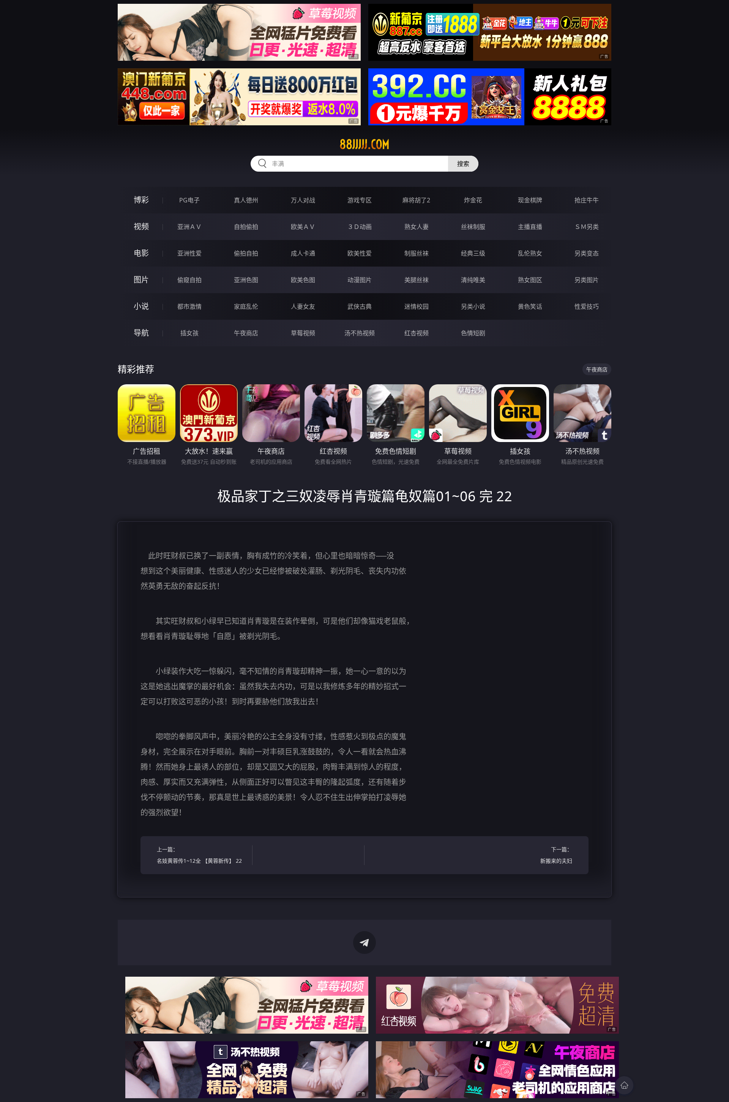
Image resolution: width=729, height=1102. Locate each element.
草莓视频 (303, 333)
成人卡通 (303, 253)
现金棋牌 (530, 200)
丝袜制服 (473, 227)
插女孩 (189, 333)
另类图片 (586, 280)
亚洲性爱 (189, 253)
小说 (141, 306)
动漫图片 (359, 280)
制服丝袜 (416, 253)
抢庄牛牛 (586, 200)
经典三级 (473, 253)
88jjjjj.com (364, 144)
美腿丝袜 (416, 280)
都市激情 (189, 306)
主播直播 (530, 227)
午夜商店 (246, 333)
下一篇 (556, 855)
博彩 (141, 200)
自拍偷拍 (246, 227)
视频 (141, 226)
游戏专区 (359, 200)
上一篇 (199, 855)
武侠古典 (359, 306)
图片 (141, 280)
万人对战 (303, 200)
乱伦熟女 (530, 253)
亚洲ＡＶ (189, 227)
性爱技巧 (586, 306)
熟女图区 (530, 280)
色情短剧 (473, 333)
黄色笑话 (530, 306)
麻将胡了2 (416, 200)
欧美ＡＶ (303, 227)
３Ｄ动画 (359, 227)
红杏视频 (416, 333)
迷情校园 (416, 306)
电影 (141, 253)
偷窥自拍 (189, 280)
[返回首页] (624, 1085)
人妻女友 (303, 306)
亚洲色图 (246, 280)
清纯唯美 (473, 280)
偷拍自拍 (246, 253)
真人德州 (246, 200)
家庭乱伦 (246, 306)
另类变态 (586, 253)
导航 (141, 333)
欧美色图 (303, 280)
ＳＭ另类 (586, 227)
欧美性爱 (359, 253)
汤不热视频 (359, 333)
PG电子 (189, 200)
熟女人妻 (416, 227)
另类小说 (473, 306)
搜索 (463, 163)
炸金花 (473, 200)
